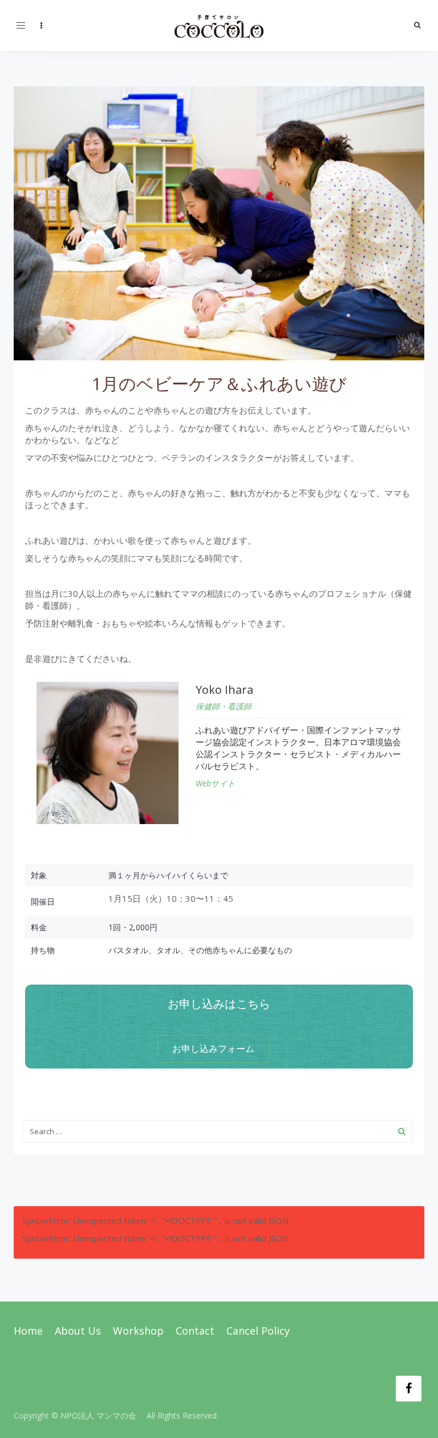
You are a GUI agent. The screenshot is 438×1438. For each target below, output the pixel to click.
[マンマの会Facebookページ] (408, 1388)
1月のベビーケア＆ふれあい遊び (219, 383)
